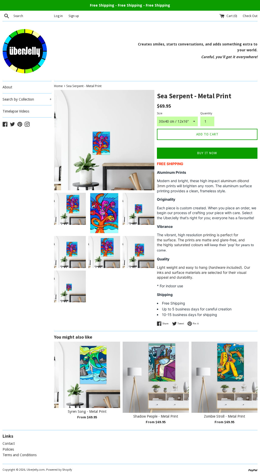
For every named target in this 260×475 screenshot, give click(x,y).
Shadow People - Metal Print (155, 416)
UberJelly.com (36, 469)
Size (159, 113)
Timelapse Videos (16, 111)
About (7, 87)
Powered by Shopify (59, 469)
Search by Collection (27, 99)
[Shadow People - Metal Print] (156, 377)
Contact (9, 443)
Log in (58, 16)
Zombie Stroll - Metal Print (224, 416)
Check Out (250, 16)
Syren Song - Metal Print (87, 411)
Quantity (206, 113)
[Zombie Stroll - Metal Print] (224, 377)
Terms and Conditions (20, 455)
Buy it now (207, 153)
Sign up (74, 16)
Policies (8, 449)
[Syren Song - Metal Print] (87, 375)
